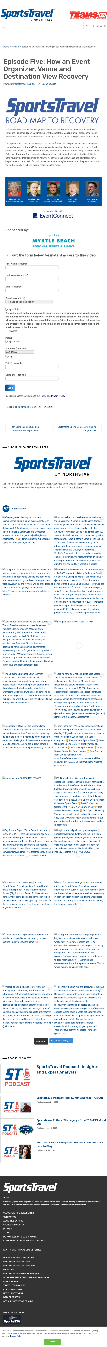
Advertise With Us (13, 1221)
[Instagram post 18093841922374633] (28, 801)
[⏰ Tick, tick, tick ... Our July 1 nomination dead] (79, 801)
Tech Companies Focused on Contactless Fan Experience (25, 429)
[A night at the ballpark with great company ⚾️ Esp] (79, 854)
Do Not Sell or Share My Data (20, 1237)
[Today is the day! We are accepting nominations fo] (79, 749)
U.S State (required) (15, 348)
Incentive (8, 1269)
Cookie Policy (16, 1336)
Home (6, 46)
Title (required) (13, 363)
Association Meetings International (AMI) (26, 1277)
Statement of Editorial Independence (24, 1241)
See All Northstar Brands (18, 1301)
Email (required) (13, 286)
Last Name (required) (16, 275)
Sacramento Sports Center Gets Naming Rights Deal (77, 429)
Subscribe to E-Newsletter (18, 1213)
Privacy (7, 1229)
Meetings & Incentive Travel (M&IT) (22, 1273)
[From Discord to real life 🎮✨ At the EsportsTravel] (28, 906)
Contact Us (9, 1217)
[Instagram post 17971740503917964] (79, 645)
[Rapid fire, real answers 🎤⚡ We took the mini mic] (79, 906)
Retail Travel (11, 1281)
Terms (43, 396)
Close (52, 1342)
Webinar (15, 46)
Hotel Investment (13, 1293)
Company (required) (15, 374)
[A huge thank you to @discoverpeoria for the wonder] (28, 958)
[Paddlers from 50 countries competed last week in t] (79, 593)
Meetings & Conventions (16, 1261)
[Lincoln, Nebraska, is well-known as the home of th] (79, 541)
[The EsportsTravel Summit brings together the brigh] (79, 958)
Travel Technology (14, 1285)
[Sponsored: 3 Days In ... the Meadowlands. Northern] (28, 749)
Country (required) (15, 298)
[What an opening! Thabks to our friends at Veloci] (28, 1010)
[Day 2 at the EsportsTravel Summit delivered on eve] (28, 854)
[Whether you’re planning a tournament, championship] (28, 541)
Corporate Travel (13, 1289)
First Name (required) (16, 263)
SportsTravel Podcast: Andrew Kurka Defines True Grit (70, 1097)
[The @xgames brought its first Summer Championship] (28, 697)
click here (77, 487)
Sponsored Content (30, 407)
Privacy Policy (58, 396)
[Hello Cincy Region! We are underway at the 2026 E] (79, 1010)
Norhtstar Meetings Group (18, 1257)
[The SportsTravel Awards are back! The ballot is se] (28, 593)
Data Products (11, 1297)
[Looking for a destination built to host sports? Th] (28, 645)
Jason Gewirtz (49, 84)
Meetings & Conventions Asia (19, 1265)
